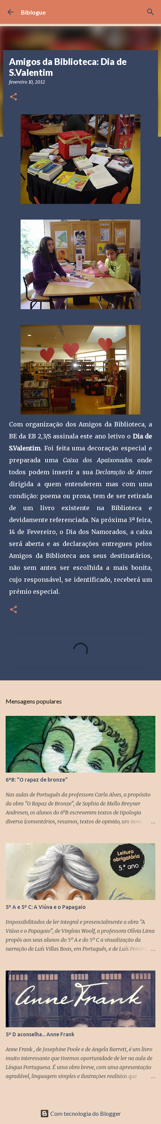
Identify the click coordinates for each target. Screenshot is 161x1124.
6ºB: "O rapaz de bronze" (37, 780)
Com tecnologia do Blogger (85, 1113)
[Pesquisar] (150, 12)
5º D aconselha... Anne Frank (40, 1034)
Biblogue (33, 12)
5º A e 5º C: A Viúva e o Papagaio (46, 907)
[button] (13, 97)
